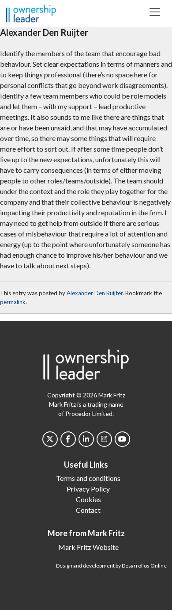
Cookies (88, 499)
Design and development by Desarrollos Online (111, 565)
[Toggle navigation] (155, 12)
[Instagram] (104, 439)
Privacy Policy (88, 488)
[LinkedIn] (86, 439)
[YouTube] (122, 439)
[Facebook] (68, 439)
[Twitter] (50, 439)
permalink (13, 301)
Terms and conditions (88, 478)
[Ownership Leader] (31, 12)
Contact (88, 510)
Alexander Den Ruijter (95, 293)
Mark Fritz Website (88, 547)
